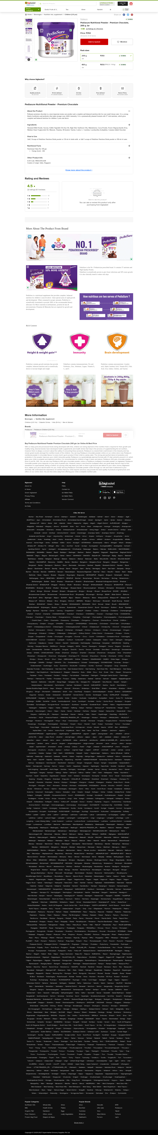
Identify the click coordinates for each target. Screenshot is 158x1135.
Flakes (63, 1108)
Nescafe (100, 1105)
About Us (28, 486)
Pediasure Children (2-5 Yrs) (44, 430)
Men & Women (68, 422)
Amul (81, 1105)
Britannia (82, 1114)
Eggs (63, 1111)
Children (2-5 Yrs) (31, 422)
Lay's (117, 1117)
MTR (116, 1105)
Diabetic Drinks (45, 422)
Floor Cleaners (30, 1114)
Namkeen (46, 1111)
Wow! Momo (101, 1114)
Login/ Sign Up (123, 3)
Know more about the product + (79, 170)
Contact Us (66, 489)
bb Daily (28, 506)
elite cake (100, 1108)
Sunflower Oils (30, 1105)
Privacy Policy (30, 496)
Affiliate (27, 499)
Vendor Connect (68, 499)
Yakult (117, 1111)
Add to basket (94, 42)
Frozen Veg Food (31, 1117)
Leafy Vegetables (67, 1114)
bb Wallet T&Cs (67, 496)
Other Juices (47, 1114)
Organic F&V (29, 1111)
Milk (26, 1108)
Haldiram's (82, 1117)
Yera (98, 1111)
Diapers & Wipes (49, 1117)
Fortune (118, 1114)
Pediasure (84, 19)
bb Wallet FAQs (67, 493)
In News (28, 489)
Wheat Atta (47, 1105)
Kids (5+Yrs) (57, 422)
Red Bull (82, 1108)
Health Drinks (48, 1108)
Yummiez (82, 1111)
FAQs (64, 486)
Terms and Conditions (32, 503)
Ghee (63, 1105)
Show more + (79, 1123)
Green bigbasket (31, 493)
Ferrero (99, 1117)
